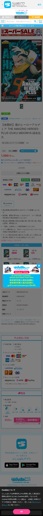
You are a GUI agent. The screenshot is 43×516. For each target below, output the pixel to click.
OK (21, 512)
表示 (39, 4)
